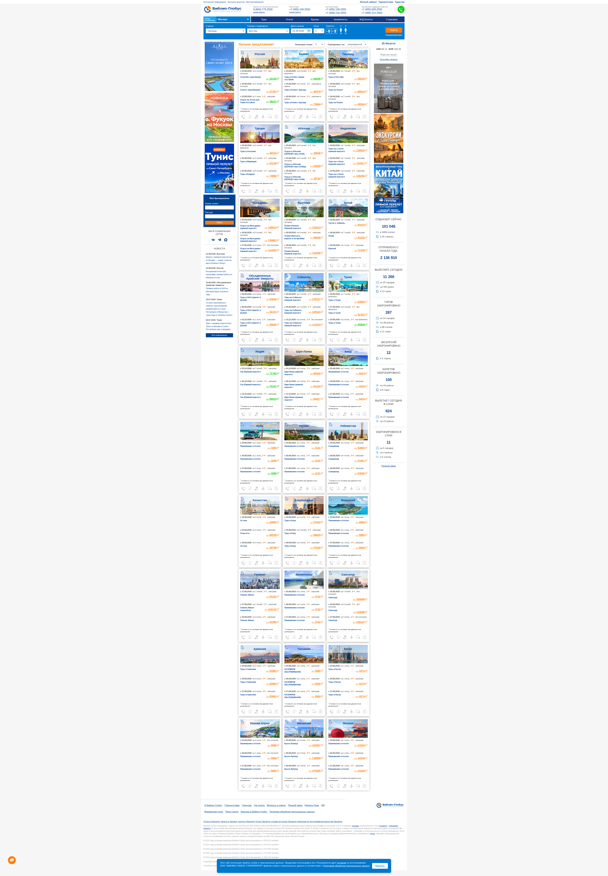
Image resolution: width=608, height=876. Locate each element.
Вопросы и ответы (276, 805)
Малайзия (304, 723)
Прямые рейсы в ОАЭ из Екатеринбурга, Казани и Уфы (217, 291)
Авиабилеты (340, 19)
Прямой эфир (388, 466)
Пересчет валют (388, 54)
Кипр (348, 351)
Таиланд (348, 54)
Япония (348, 723)
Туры (264, 19)
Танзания (304, 649)
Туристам (400, 2)
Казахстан (260, 500)
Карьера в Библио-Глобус (254, 811)
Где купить (259, 805)
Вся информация (219, 335)
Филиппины (303, 574)
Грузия (304, 425)
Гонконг (259, 574)
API (323, 805)
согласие (341, 862)
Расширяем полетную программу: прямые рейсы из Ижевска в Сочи (219, 274)
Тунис (348, 277)
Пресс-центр (231, 811)
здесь (372, 833)
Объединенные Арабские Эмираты (259, 277)
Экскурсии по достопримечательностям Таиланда (319, 821)
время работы (259, 12)
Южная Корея (260, 723)
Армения (259, 649)
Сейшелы (304, 277)
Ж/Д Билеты (366, 19)
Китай (348, 202)
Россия (260, 54)
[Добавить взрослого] (328, 31)
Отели (289, 19)
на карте (383, 826)
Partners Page (312, 805)
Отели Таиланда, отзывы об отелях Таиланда (276, 821)
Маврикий (348, 500)
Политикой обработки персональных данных (346, 865)
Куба (259, 425)
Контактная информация (214, 2)
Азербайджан (304, 500)
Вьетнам (304, 202)
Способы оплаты (388, 59)
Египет (304, 54)
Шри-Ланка (304, 351)
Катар (348, 649)
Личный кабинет (368, 2)
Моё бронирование (255, 2)
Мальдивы (259, 202)
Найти (394, 30)
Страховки (391, 19)
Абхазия (304, 128)
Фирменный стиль (213, 811)
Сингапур (348, 574)
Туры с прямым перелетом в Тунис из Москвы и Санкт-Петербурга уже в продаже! (218, 326)
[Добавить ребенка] (334, 31)
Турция (260, 128)
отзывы (355, 826)
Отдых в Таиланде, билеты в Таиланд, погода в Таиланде (229, 821)
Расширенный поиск (394, 35)
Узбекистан (348, 425)
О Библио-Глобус (213, 805)
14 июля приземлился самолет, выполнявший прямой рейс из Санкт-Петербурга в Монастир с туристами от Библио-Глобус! (219, 309)
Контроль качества (236, 2)
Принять (380, 866)
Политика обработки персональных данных (292, 811)
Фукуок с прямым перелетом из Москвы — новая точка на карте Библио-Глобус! (218, 260)
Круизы (315, 19)
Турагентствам (385, 2)
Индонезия (348, 128)
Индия (259, 351)
